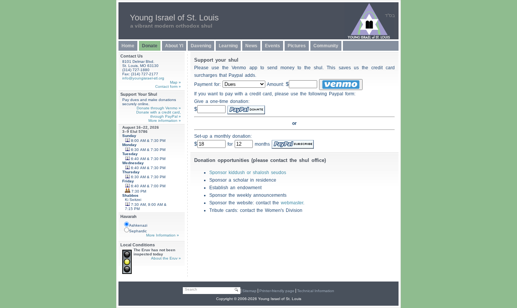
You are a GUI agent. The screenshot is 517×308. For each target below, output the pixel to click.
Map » (175, 82)
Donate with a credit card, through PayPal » (158, 114)
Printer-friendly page (276, 291)
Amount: (278, 84)
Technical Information (315, 291)
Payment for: (208, 84)
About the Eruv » (166, 258)
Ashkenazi (138, 225)
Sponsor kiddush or (247, 172)
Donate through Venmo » (159, 108)
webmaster (292, 202)
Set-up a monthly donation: (223, 136)
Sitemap (249, 291)
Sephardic (138, 231)
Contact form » (168, 86)
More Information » (162, 235)
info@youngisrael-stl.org (143, 78)
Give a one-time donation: (221, 101)
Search (191, 289)
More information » (164, 120)
